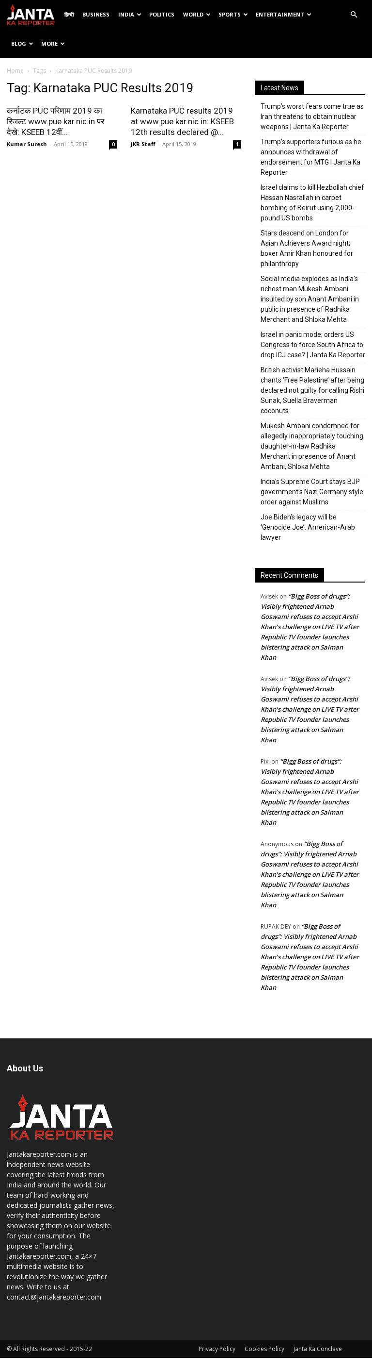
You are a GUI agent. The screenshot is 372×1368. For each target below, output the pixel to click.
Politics (161, 14)
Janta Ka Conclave (318, 1349)
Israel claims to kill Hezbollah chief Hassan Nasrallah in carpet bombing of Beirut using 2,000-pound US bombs (312, 203)
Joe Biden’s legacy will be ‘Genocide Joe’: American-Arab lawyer (308, 527)
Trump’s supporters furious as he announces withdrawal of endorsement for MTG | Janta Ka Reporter (311, 157)
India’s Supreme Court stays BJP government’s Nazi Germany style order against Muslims (312, 492)
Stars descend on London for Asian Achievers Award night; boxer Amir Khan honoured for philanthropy (307, 248)
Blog (18, 43)
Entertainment (280, 14)
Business (95, 14)
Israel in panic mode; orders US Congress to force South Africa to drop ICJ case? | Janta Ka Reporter (313, 345)
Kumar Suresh (27, 144)
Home (15, 71)
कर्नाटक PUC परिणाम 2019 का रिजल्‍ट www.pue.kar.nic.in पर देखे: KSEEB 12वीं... (55, 121)
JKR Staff (143, 144)
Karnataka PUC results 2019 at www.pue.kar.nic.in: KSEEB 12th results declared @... (182, 121)
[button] (353, 14)
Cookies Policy (264, 1349)
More (49, 43)
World (193, 14)
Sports (229, 14)
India (126, 14)
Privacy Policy (217, 1349)
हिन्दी (69, 14)
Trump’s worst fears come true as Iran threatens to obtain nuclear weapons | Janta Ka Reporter (312, 116)
